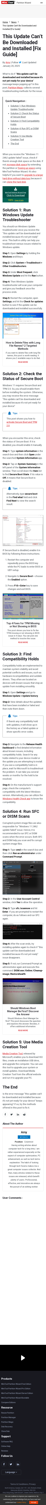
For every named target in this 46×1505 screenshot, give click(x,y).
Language (10, 1472)
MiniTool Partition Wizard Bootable (15, 1398)
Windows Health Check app (16, 798)
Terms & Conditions (19, 1484)
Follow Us (25, 1137)
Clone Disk (5, 1431)
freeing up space (26, 168)
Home (5, 22)
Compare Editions (8, 1402)
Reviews (4, 1451)
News (13, 22)
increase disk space (17, 164)
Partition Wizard (24, 3)
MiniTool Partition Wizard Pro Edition (15, 1389)
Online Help (5, 1446)
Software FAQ (7, 1442)
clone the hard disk (16, 182)
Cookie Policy (21, 1502)
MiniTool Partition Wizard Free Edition (16, 1384)
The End (14, 143)
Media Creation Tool (13, 1053)
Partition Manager (8, 1417)
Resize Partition (7, 1413)
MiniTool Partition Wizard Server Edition (17, 1393)
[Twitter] (20, 62)
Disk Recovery (7, 1427)
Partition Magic (15, 87)
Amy (8, 62)
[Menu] (42, 2)
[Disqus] (23, 1231)
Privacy (32, 1484)
